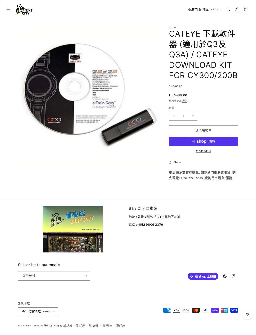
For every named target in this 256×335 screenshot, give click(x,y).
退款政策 (107, 325)
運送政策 (120, 325)
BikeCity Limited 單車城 (38, 325)
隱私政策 (80, 325)
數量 (171, 108)
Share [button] (177, 162)
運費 (184, 100)
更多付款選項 (203, 151)
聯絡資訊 (94, 325)
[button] (8, 9)
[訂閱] (85, 276)
